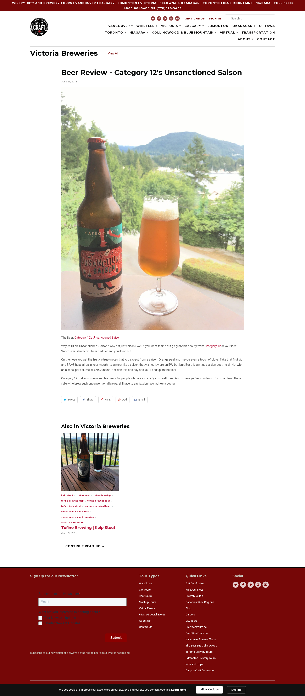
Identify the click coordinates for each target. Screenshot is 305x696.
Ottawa (267, 26)
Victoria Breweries (64, 53)
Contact (266, 39)
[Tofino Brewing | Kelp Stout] (90, 490)
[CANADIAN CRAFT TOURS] (39, 26)
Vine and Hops (194, 664)
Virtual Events (147, 608)
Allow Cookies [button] (209, 689)
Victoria (171, 26)
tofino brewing (102, 495)
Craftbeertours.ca (196, 626)
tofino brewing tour (98, 500)
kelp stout (67, 495)
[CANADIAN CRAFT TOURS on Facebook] (159, 19)
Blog (188, 608)
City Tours (145, 589)
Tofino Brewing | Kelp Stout (88, 527)
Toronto (115, 32)
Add (124, 399)
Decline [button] (236, 689)
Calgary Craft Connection (200, 670)
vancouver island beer (97, 506)
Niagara (139, 32)
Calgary (194, 26)
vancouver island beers (75, 511)
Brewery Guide (194, 595)
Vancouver (120, 26)
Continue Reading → (85, 546)
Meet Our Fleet (194, 589)
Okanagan (243, 26)
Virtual (229, 32)
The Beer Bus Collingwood (201, 645)
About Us (144, 620)
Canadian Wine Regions (200, 602)
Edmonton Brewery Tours (201, 658)
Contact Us (145, 626)
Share (90, 399)
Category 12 (213, 346)
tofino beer (83, 495)
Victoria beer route (72, 522)
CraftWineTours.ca (197, 633)
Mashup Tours (147, 602)
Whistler (146, 26)
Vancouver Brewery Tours (201, 639)
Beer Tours (145, 595)
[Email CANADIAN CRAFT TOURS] (178, 19)
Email (141, 399)
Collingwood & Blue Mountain (184, 32)
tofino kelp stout (71, 506)
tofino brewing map (72, 500)
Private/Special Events (152, 614)
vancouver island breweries (77, 517)
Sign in (215, 18)
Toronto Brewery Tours (199, 651)
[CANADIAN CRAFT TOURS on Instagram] (172, 19)
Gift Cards (195, 18)
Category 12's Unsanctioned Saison (97, 337)
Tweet (71, 399)
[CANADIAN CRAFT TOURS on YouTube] (165, 19)
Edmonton (217, 26)
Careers (190, 614)
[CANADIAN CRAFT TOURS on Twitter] (153, 19)
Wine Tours (145, 583)
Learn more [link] (179, 689)
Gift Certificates (195, 583)
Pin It (108, 399)
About (245, 39)
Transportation (258, 32)
